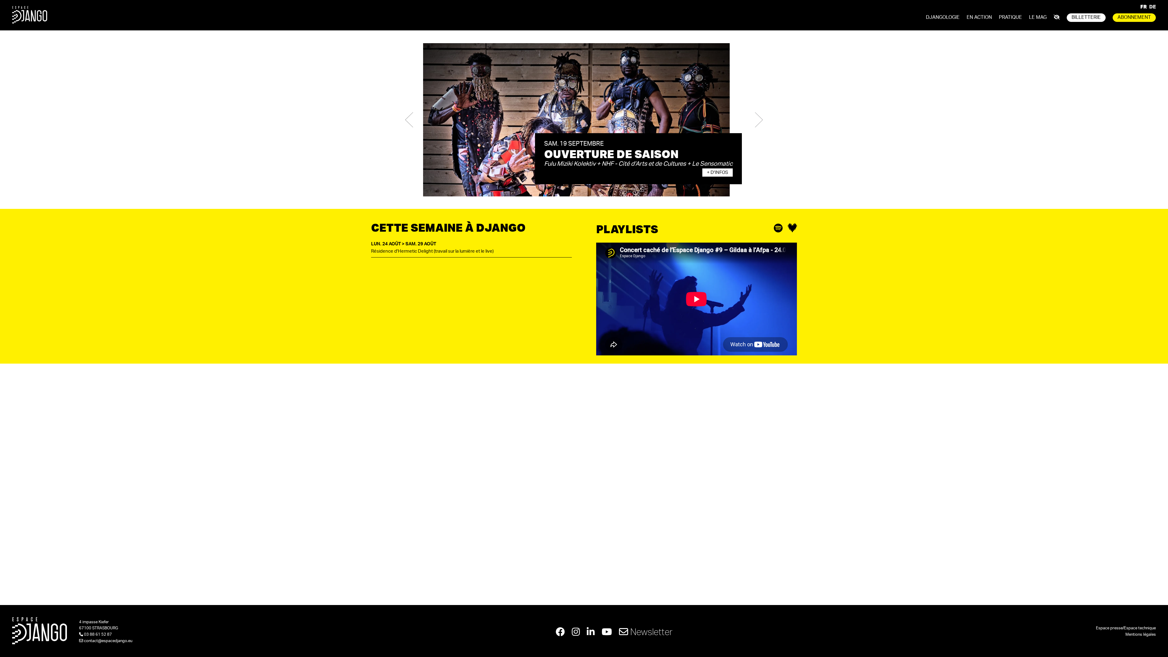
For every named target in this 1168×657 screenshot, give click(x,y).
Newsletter (650, 631)
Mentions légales (1140, 635)
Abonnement (1134, 17)
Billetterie (1086, 17)
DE (1152, 6)
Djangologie (943, 17)
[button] (409, 120)
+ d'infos (717, 172)
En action (979, 17)
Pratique (1010, 17)
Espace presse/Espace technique (1126, 628)
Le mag (1038, 17)
